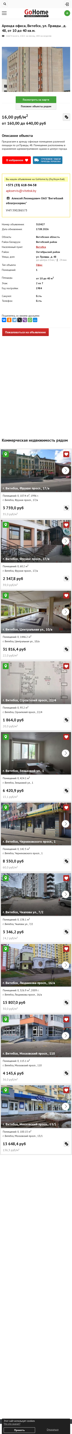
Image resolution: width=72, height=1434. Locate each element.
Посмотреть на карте (36, 99)
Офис (39, 265)
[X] (19, 320)
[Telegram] (14, 320)
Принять (19, 1430)
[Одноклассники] (9, 320)
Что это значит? (12, 1423)
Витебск (41, 247)
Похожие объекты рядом (36, 106)
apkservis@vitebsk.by (21, 191)
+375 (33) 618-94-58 (21, 185)
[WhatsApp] (30, 320)
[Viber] (25, 320)
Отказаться (53, 1429)
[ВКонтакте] (4, 320)
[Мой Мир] (35, 320)
